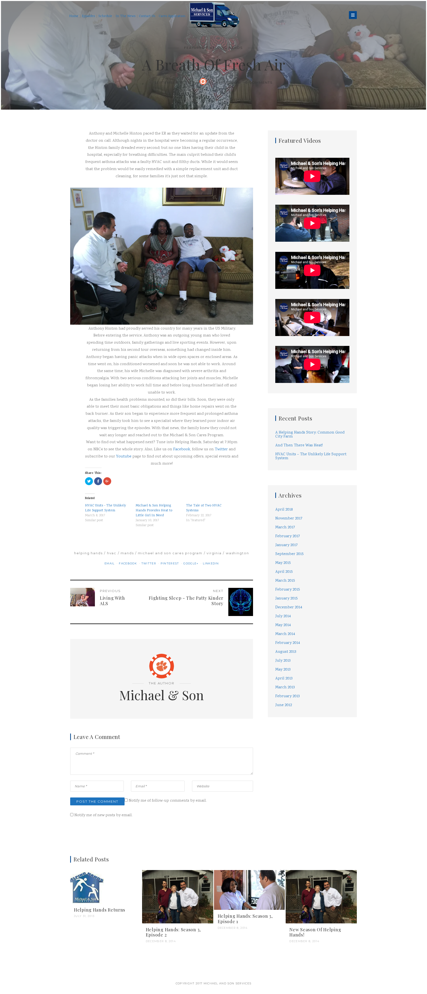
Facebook (181, 456)
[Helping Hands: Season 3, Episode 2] (177, 928)
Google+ (191, 570)
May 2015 (283, 570)
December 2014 (288, 614)
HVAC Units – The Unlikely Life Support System (310, 463)
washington (237, 560)
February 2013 (287, 703)
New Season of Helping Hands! (315, 964)
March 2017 (285, 534)
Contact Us (147, 16)
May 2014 (283, 632)
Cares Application (172, 16)
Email (110, 570)
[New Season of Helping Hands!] (321, 928)
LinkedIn (211, 570)
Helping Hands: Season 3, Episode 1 (245, 950)
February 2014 (287, 650)
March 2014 (285, 641)
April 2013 (284, 685)
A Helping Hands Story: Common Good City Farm (309, 441)
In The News (125, 16)
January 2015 (286, 605)
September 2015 (289, 561)
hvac (112, 560)
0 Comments (263, 89)
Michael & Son (228, 89)
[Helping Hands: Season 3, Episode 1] (249, 922)
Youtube (123, 463)
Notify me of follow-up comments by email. (168, 832)
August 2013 (285, 659)
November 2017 (288, 525)
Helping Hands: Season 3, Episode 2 (173, 964)
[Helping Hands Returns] (87, 918)
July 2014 (283, 623)
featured (194, 48)
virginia (214, 560)
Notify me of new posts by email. (103, 847)
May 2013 (283, 676)
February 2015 (287, 596)
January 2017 (286, 552)
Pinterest (170, 570)
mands (127, 560)
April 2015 (284, 579)
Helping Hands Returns (99, 941)
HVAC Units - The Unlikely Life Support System (105, 515)
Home (73, 16)
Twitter (221, 456)
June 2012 (283, 712)
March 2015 (285, 588)
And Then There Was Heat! (299, 452)
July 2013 (283, 668)
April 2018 (284, 516)
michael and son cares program (170, 560)
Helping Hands (226, 48)
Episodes (88, 16)
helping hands (88, 560)
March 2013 (285, 694)
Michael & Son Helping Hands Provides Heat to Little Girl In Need (154, 517)
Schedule (105, 16)
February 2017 (287, 543)
